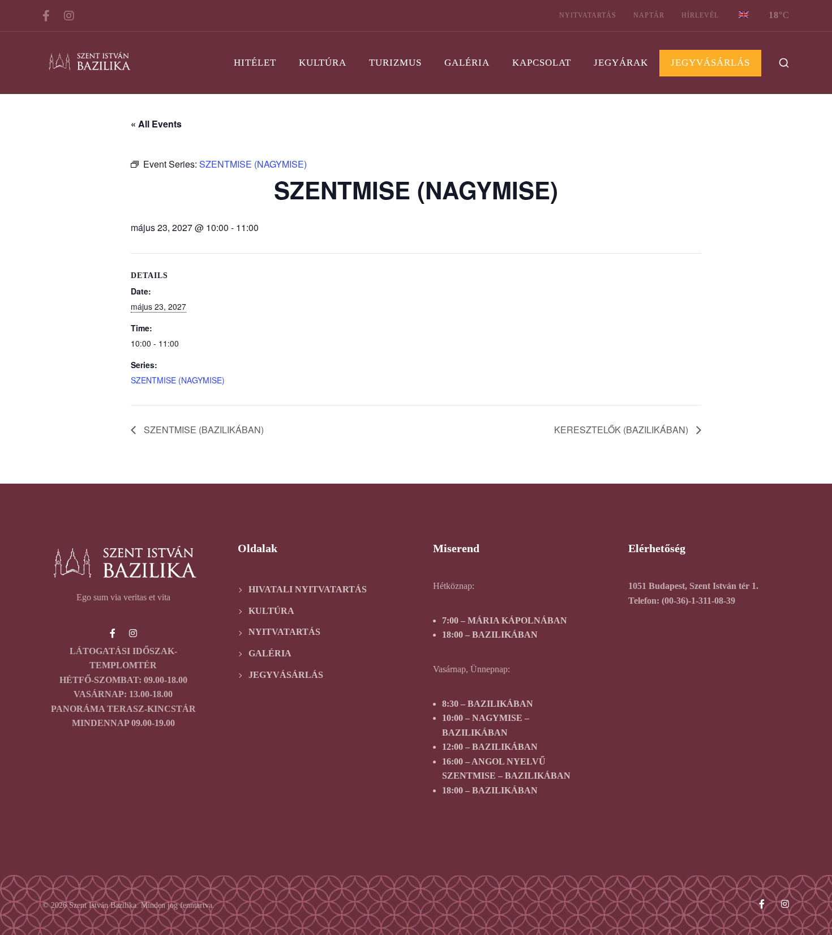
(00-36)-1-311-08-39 (698, 600)
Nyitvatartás (587, 15)
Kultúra (322, 62)
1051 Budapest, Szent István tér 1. (693, 586)
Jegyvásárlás (710, 62)
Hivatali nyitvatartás (307, 589)
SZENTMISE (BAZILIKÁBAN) (202, 429)
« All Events (156, 123)
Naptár (648, 15)
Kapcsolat (541, 62)
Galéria (467, 62)
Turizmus (395, 62)
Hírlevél (700, 15)
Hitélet (255, 62)
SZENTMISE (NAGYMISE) (178, 380)
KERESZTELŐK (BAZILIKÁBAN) (622, 429)
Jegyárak (621, 62)
